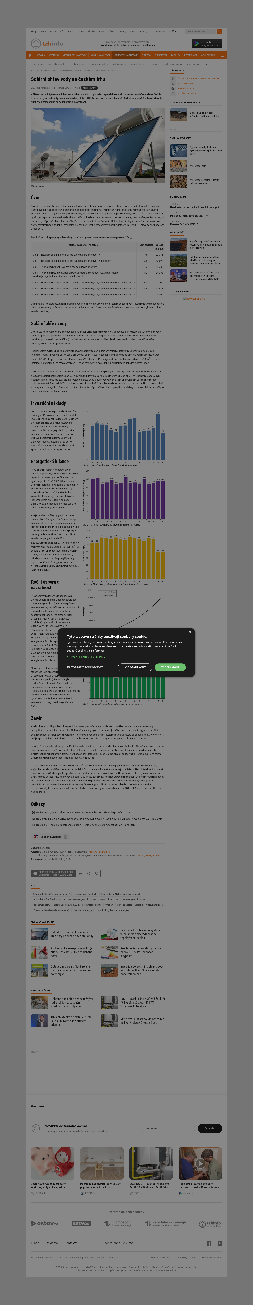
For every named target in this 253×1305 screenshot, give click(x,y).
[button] (126, 656)
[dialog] (126, 652)
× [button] (189, 632)
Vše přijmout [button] (170, 667)
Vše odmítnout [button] (135, 667)
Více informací (95, 650)
